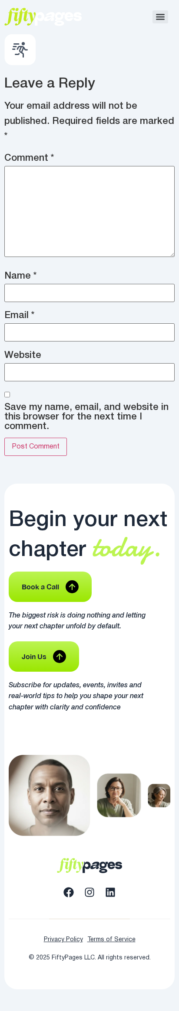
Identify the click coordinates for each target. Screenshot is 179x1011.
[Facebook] (68, 892)
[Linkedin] (110, 892)
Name (20, 276)
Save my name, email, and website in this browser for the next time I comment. (86, 417)
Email (19, 315)
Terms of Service (111, 940)
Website (22, 355)
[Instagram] (89, 892)
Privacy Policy (63, 940)
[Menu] (160, 16)
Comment (29, 158)
